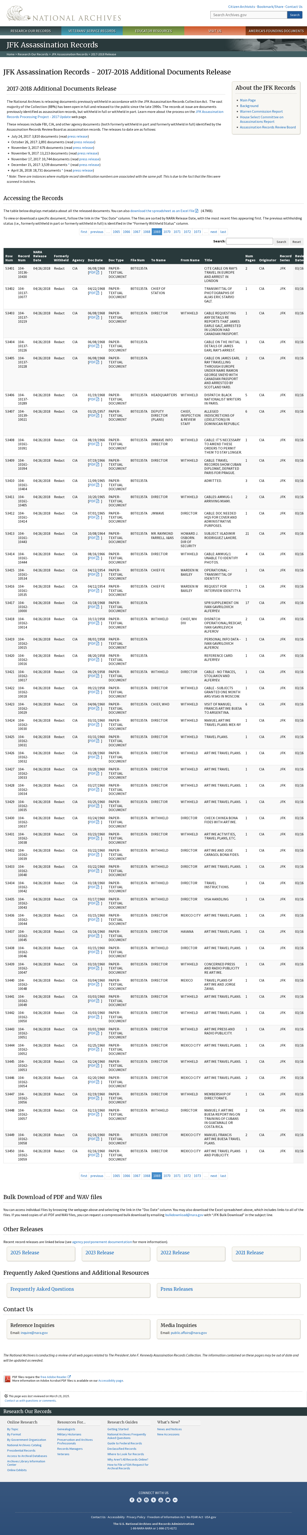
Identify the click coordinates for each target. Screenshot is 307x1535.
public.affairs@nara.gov (189, 1332)
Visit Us (215, 31)
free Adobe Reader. (54, 1377)
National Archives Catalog (24, 1445)
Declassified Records (121, 1449)
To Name (158, 260)
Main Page (248, 100)
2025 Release (24, 1252)
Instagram (146, 1500)
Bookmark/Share (270, 6)
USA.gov (210, 1517)
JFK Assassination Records (69, 54)
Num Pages (250, 258)
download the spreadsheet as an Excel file (162, 210)
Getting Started (118, 1429)
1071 (177, 231)
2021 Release (250, 1252)
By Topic (12, 1429)
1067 (136, 231)
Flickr (175, 1500)
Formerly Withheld (61, 258)
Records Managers (70, 1449)
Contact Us (294, 6)
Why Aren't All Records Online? (127, 1459)
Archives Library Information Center (26, 1463)
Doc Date (95, 260)
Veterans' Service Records (92, 31)
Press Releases (176, 1289)
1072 (187, 231)
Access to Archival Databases (27, 1456)
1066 (126, 231)
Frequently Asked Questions (42, 1289)
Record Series (285, 258)
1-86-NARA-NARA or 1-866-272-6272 (154, 1528)
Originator (267, 260)
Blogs (168, 1500)
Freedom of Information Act (166, 1517)
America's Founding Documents (276, 31)
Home (11, 54)
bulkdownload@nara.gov (184, 1215)
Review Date (301, 258)
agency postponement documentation (102, 1242)
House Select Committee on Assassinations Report (261, 119)
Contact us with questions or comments (30, 1401)
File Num (138, 260)
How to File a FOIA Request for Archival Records (128, 1466)
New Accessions (168, 1434)
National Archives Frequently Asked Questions (126, 1436)
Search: (219, 241)
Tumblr (153, 1500)
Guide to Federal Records (124, 1443)
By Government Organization (26, 1440)
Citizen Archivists (241, 6)
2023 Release (99, 1252)
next (213, 231)
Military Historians (69, 1434)
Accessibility (116, 1517)
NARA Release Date (40, 256)
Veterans (63, 1454)
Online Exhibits (17, 1470)
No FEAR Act (195, 1517)
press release (77, 136)
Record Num (24, 258)
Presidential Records (21, 1450)
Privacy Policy (136, 1517)
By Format (14, 1434)
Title (208, 260)
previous (96, 231)
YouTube (160, 1500)
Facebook (132, 1500)
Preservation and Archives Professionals (75, 1441)
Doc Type (116, 260)
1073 (197, 231)
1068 (146, 231)
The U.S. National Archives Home (64, 13)
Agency (78, 260)
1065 (116, 231)
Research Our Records (31, 31)
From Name (190, 260)
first (84, 231)
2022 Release (174, 1252)
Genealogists (66, 1429)
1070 (167, 231)
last (223, 231)
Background (249, 105)
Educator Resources (153, 31)
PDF (92, 272)
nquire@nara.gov (35, 1332)
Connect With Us (154, 1492)
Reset (297, 242)
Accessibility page (110, 1380)
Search (295, 15)
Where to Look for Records (125, 1454)
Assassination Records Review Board (268, 127)
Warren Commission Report (261, 111)
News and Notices (169, 1429)
